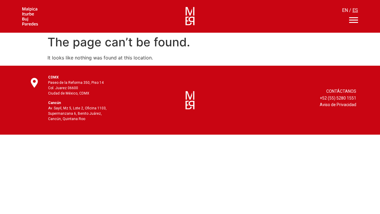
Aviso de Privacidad (338, 104)
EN (345, 10)
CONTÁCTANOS (341, 91)
